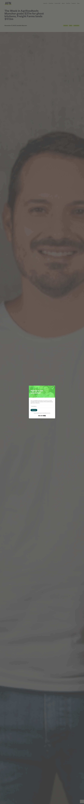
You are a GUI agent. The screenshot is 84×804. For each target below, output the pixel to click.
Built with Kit (42, 416)
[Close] (53, 387)
